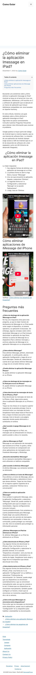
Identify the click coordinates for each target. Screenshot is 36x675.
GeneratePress (28, 672)
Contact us (18, 669)
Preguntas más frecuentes (12, 87)
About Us (6, 651)
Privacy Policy (7, 657)
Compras (7, 645)
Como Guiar (9, 4)
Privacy (16, 666)
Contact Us (6, 654)
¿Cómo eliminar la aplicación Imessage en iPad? (17, 81)
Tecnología (6, 639)
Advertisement (25, 666)
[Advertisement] (18, 28)
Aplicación (8, 616)
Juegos (6, 642)
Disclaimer (9, 666)
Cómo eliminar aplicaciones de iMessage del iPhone (17, 84)
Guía (4, 636)
